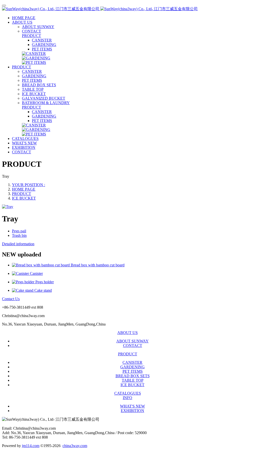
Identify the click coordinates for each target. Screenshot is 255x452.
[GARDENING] (36, 58)
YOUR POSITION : (28, 185)
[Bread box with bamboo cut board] (41, 265)
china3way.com (75, 446)
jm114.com (30, 446)
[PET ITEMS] (34, 62)
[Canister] (21, 273)
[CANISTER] (34, 53)
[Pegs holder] (23, 282)
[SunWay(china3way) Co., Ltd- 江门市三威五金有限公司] (127, 9)
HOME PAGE (23, 18)
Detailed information (18, 244)
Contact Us (11, 299)
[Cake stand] (23, 290)
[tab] (127, 244)
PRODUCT (21, 194)
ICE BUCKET (24, 198)
